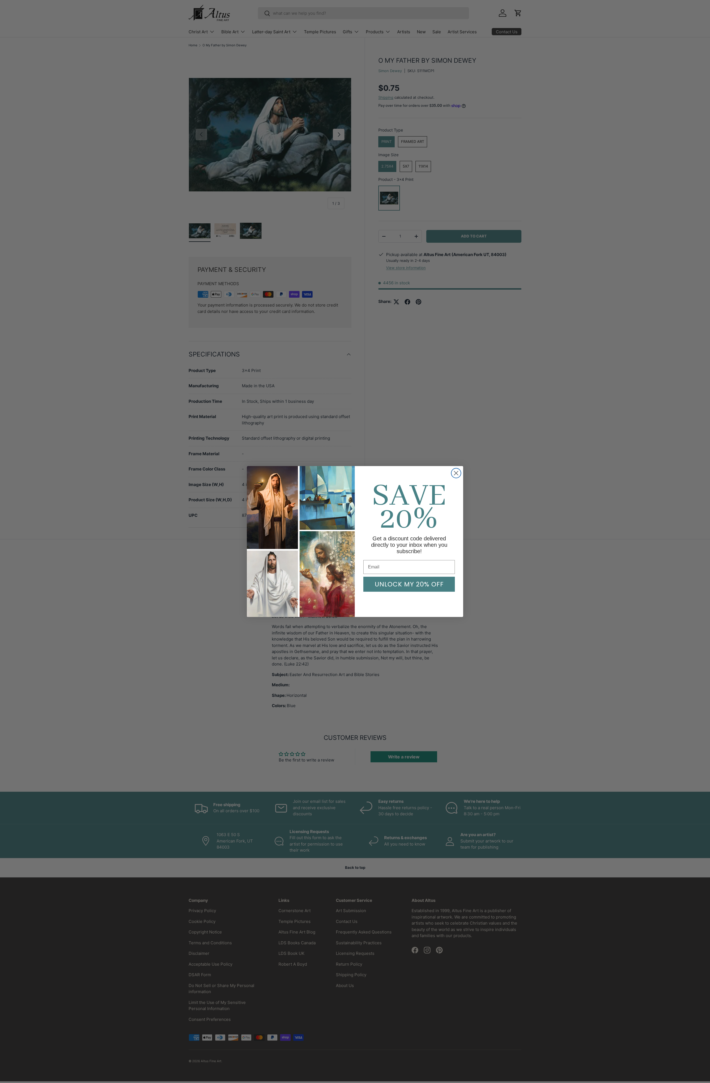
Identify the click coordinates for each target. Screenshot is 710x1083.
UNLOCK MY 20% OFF (409, 584)
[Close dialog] (456, 473)
